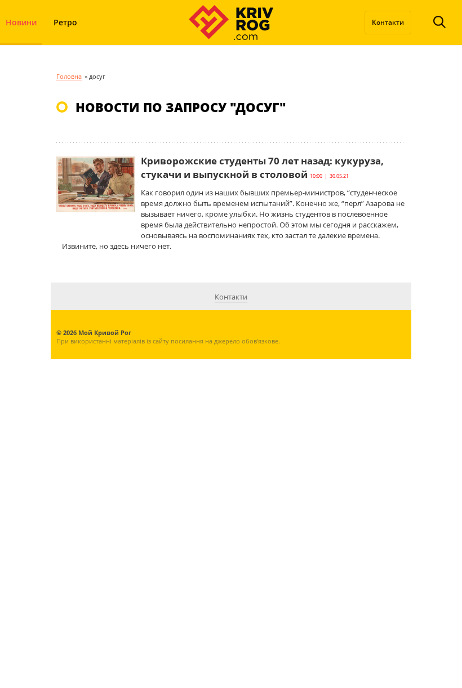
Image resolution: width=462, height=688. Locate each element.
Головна (69, 76)
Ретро (65, 22)
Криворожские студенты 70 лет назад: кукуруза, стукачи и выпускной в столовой (262, 167)
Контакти (388, 22)
